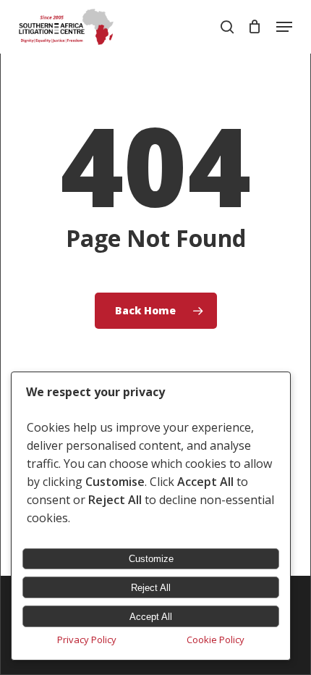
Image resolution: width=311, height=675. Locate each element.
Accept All (150, 616)
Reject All (151, 587)
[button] (284, 27)
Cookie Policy (215, 639)
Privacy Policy (86, 639)
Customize (151, 558)
